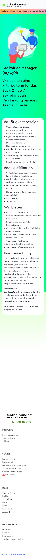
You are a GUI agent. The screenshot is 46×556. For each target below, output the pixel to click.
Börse (5, 502)
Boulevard (7, 509)
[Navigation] (40, 5)
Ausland (6, 512)
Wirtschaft (7, 499)
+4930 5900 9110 (23, 422)
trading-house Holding (12, 539)
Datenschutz (8, 462)
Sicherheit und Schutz (12, 468)
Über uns (6, 530)
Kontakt (5, 533)
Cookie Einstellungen (12, 472)
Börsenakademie (10, 435)
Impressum (7, 536)
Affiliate (5, 441)
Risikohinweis (8, 459)
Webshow (11, 475)
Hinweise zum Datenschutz (14, 465)
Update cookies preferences (13, 554)
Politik (5, 496)
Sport (4, 506)
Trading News (8, 493)
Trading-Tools (8, 438)
